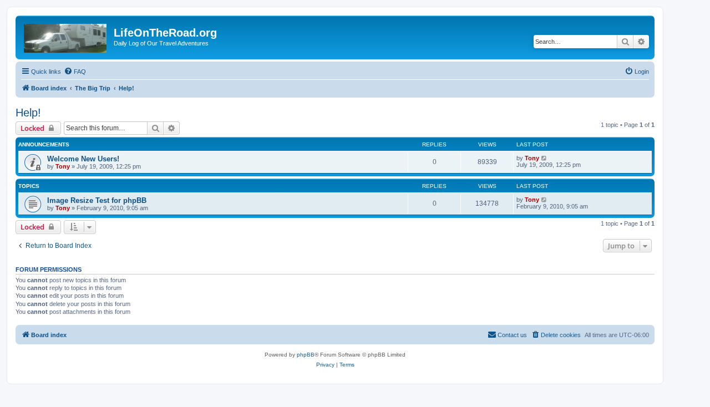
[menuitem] (75, 71)
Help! (28, 112)
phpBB (306, 355)
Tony (62, 166)
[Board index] (66, 36)
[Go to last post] (544, 158)
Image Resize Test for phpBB (96, 200)
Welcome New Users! (83, 159)
